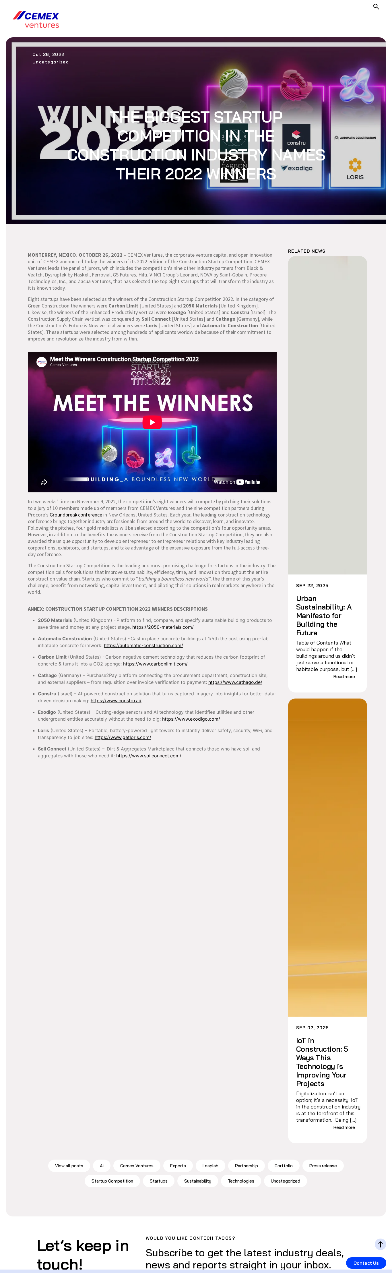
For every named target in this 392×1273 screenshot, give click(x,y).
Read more (344, 676)
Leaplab (210, 1165)
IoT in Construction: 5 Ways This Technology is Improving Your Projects (322, 1062)
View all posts (69, 1165)
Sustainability (197, 1181)
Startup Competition (112, 1181)
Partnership (246, 1165)
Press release (323, 1165)
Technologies (241, 1181)
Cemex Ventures (137, 1165)
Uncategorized (285, 1181)
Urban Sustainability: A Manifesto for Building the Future (324, 615)
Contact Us (366, 1263)
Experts (178, 1165)
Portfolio (284, 1165)
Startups (159, 1181)
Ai (102, 1165)
